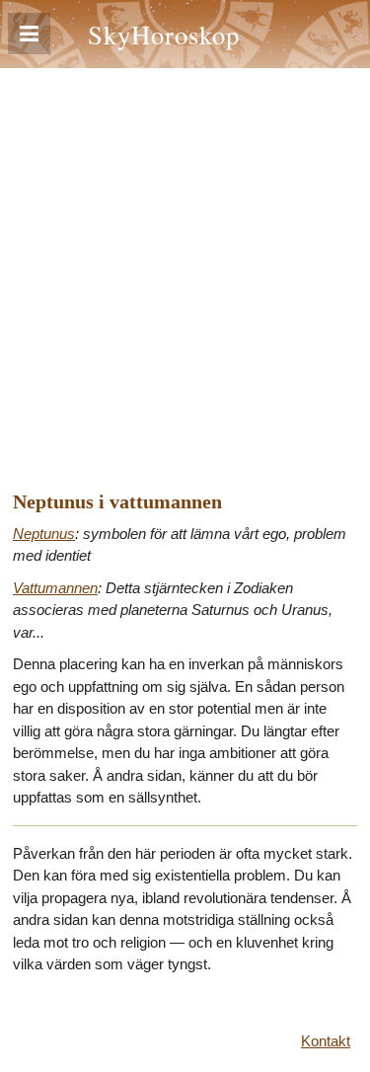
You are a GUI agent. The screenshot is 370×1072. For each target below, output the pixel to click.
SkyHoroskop (164, 34)
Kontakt (325, 1041)
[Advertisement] (185, 263)
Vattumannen (55, 587)
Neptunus (44, 533)
